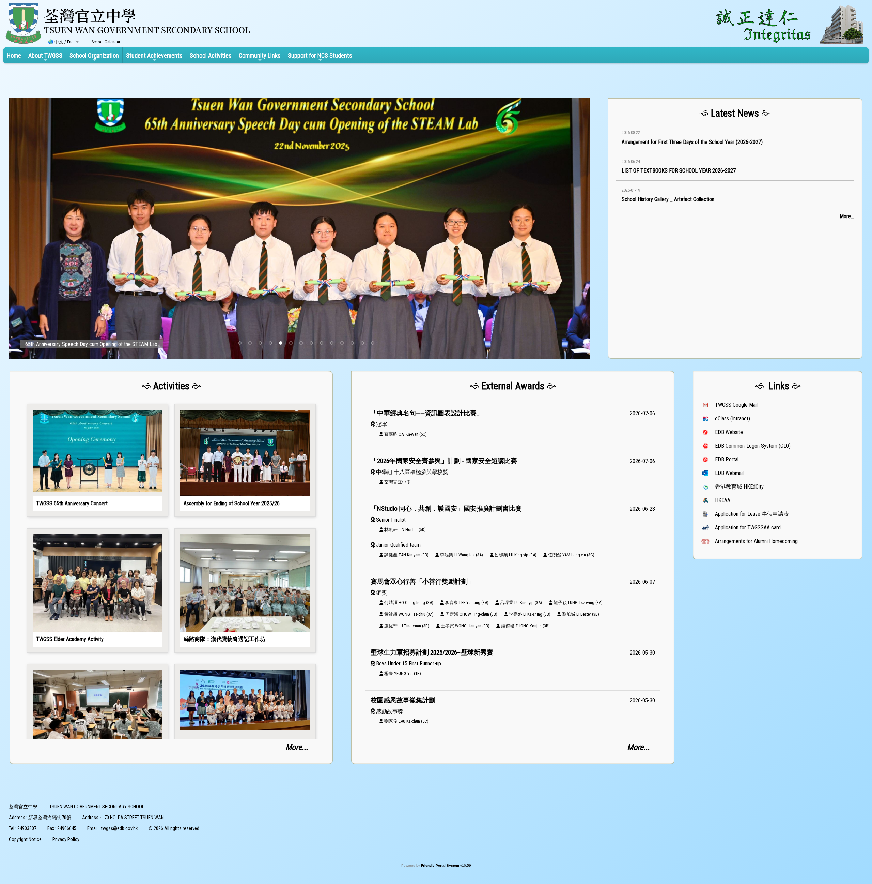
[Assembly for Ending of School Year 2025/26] (245, 460)
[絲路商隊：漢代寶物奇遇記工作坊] (245, 590)
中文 (58, 41)
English (73, 41)
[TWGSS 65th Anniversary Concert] (97, 460)
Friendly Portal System (440, 865)
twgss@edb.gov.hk (119, 828)
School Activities (211, 55)
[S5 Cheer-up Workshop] (97, 726)
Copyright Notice (25, 839)
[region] (735, 230)
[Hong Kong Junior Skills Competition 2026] (245, 726)
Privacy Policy (65, 839)
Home (14, 55)
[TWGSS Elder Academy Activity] (97, 590)
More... (847, 216)
